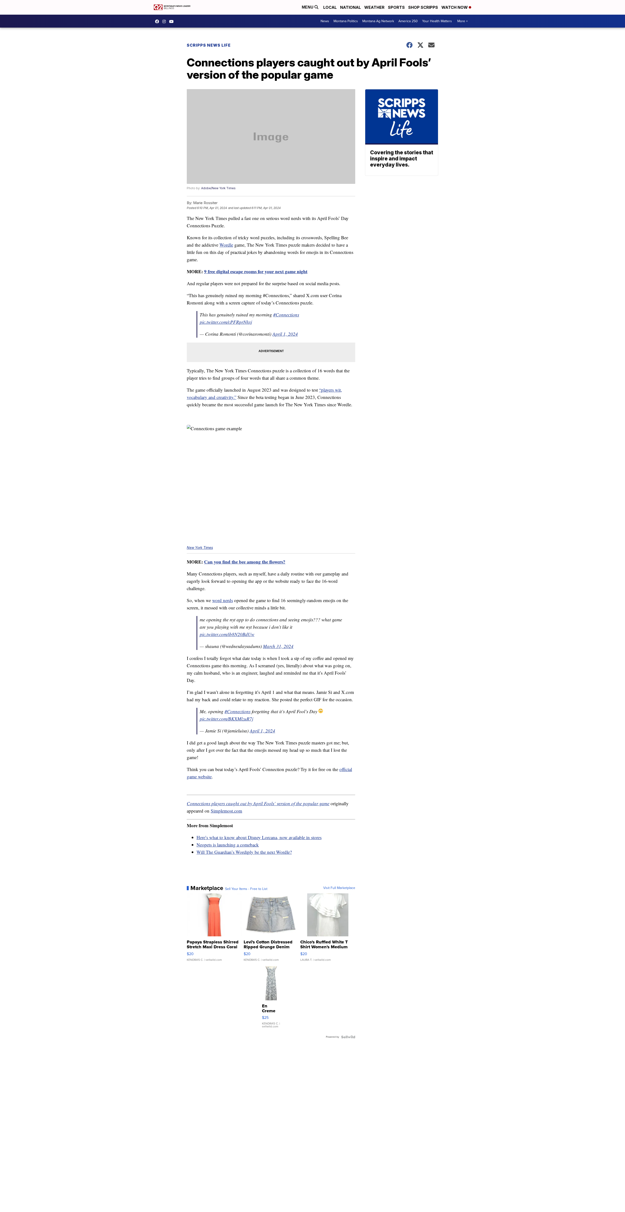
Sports (396, 7)
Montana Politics (345, 21)
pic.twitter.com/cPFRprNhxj (226, 322)
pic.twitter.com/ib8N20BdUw (227, 634)
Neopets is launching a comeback (228, 845)
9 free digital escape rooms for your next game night (255, 271)
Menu (308, 7)
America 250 (408, 21)
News (325, 21)
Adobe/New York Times (218, 188)
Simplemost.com (226, 811)
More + (462, 21)
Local (330, 7)
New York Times (200, 547)
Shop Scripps (423, 7)
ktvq (165, 21)
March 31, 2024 (278, 646)
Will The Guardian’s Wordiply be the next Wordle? (244, 852)
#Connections (286, 315)
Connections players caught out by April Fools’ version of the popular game (258, 803)
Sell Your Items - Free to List (246, 889)
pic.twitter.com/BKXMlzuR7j (226, 719)
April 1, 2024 (285, 334)
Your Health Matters (437, 21)
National (350, 7)
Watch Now (455, 7)
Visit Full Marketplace (339, 888)
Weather (374, 7)
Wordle (226, 245)
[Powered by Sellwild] (348, 1037)
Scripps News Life (209, 45)
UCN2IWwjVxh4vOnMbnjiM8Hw (172, 21)
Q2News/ (158, 21)
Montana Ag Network (378, 21)
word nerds (222, 600)
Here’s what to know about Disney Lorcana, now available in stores (259, 837)
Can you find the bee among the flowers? (244, 561)
